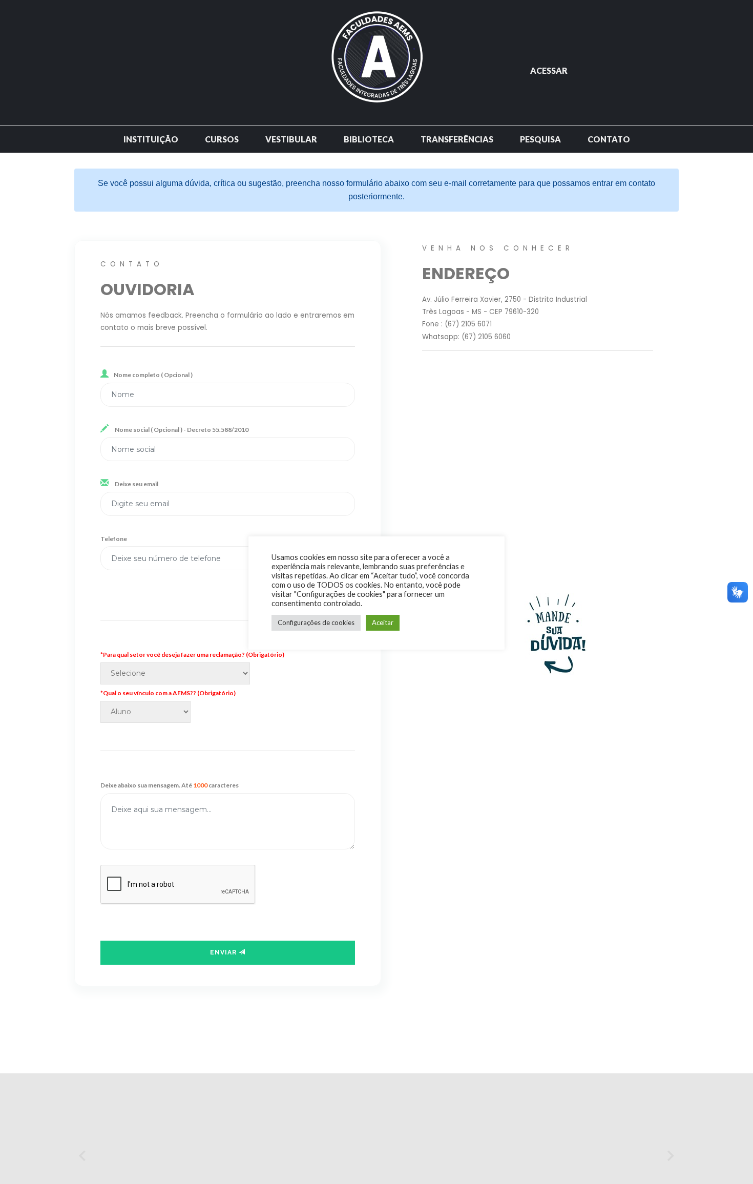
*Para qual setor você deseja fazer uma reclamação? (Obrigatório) (192, 654)
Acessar (549, 70)
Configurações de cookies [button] (316, 622)
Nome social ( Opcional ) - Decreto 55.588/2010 (181, 429)
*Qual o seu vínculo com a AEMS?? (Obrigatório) (168, 693)
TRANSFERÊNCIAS (457, 139)
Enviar (224, 952)
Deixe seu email (136, 484)
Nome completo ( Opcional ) (153, 375)
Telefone (113, 539)
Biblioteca (369, 139)
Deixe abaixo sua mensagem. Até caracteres (169, 785)
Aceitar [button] (382, 622)
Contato (609, 139)
